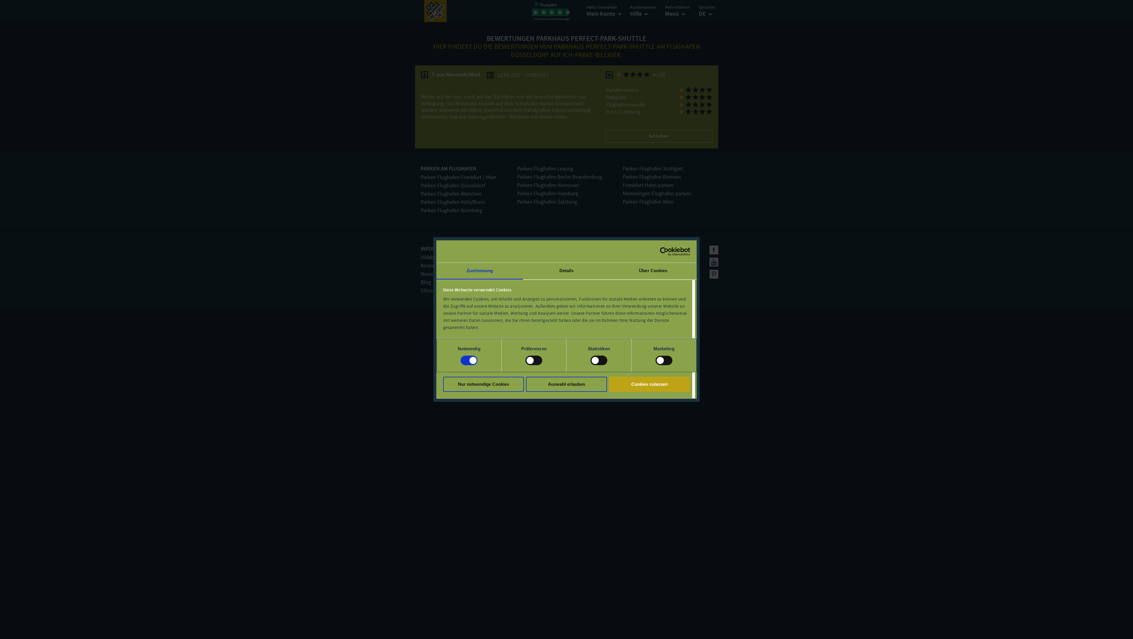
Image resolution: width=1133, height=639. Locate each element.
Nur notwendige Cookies (483, 384)
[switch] (533, 360)
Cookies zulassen (649, 384)
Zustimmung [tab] (480, 270)
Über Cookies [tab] (653, 270)
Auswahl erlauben (566, 384)
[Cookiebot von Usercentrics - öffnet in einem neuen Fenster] (664, 251)
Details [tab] (566, 270)
